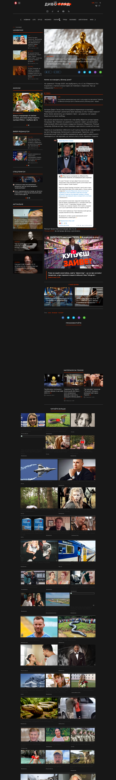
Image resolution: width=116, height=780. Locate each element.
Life (34, 19)
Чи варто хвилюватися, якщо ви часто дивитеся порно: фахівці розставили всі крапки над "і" (87, 300)
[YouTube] (63, 11)
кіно (49, 312)
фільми (54, 312)
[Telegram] (58, 11)
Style (40, 19)
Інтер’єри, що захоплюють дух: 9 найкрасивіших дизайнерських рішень (57, 300)
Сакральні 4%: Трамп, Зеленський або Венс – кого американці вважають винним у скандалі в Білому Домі (72, 393)
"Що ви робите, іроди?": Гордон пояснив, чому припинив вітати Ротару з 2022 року (26, 245)
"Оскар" (61, 312)
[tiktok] (52, 11)
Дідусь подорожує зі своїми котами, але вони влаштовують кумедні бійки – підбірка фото (26, 118)
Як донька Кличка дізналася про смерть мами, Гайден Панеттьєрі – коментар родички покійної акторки (28, 221)
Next (95, 19)
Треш (65, 19)
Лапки (56, 19)
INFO (91, 19)
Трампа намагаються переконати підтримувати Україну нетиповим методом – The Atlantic (34, 157)
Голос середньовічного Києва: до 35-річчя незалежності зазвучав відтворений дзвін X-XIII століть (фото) (28, 192)
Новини (27, 19)
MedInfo (48, 19)
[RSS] (68, 11)
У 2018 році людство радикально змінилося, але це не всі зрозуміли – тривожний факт (26, 186)
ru (96, 3)
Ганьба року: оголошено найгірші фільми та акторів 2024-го (53, 391)
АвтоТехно (83, 19)
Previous (21, 19)
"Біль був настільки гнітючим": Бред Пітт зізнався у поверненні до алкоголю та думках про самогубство (35, 142)
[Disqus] (73, 348)
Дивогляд (58, 88)
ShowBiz (72, 19)
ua (93, 3)
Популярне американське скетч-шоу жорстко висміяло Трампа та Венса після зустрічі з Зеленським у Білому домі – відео (80, 100)
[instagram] (47, 11)
